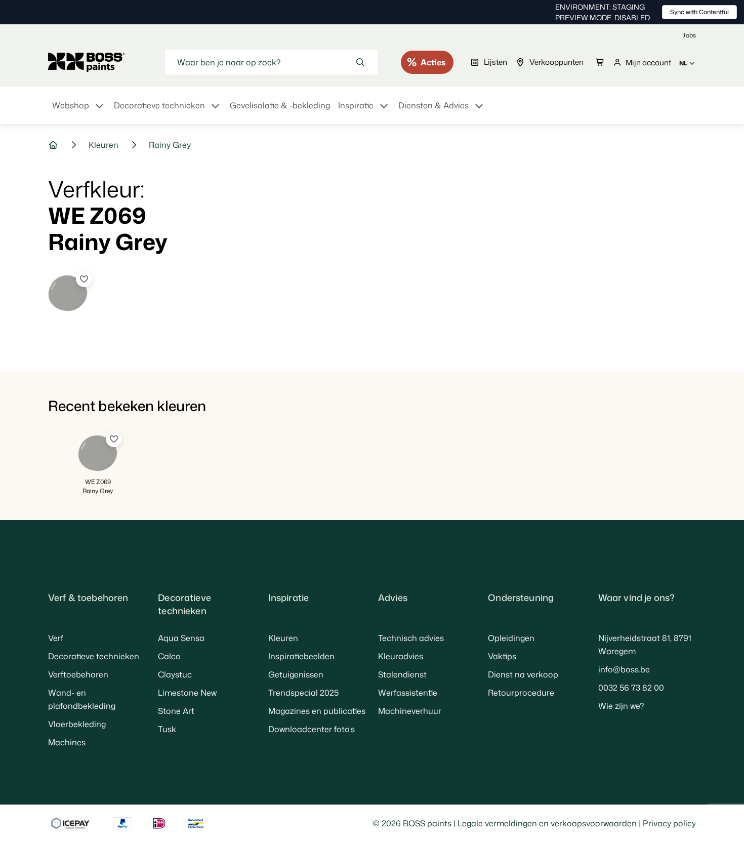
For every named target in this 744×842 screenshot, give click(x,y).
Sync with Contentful (699, 12)
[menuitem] (79, 111)
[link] (689, 35)
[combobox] (271, 62)
